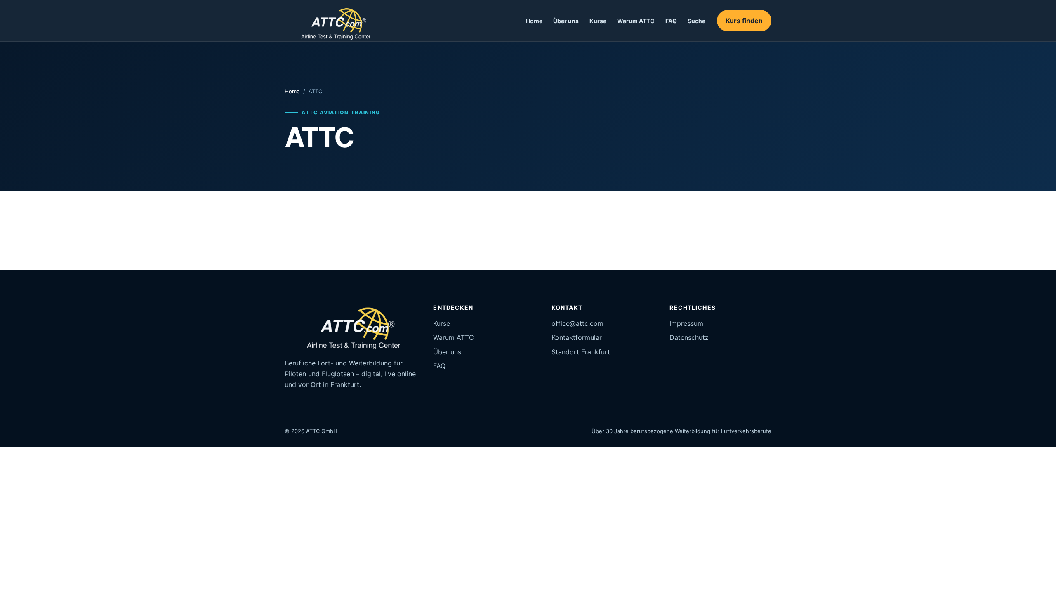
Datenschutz (689, 337)
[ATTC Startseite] (331, 20)
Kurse (597, 20)
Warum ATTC (636, 20)
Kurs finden (744, 20)
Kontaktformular (577, 337)
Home (534, 20)
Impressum (686, 323)
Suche (696, 20)
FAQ (671, 20)
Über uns (566, 20)
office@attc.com (577, 323)
